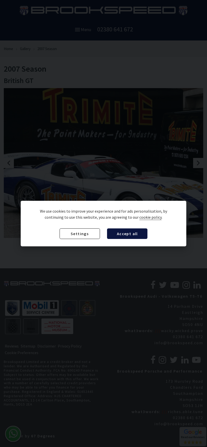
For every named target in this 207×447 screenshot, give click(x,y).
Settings (80, 233)
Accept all (127, 233)
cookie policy (150, 217)
